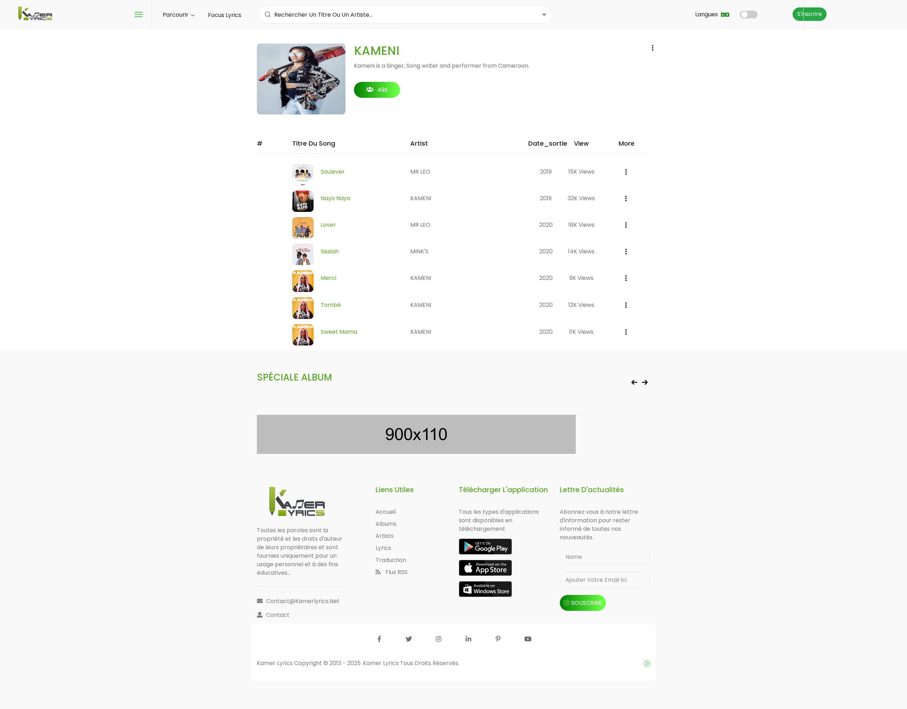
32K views (581, 198)
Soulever (333, 172)
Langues (707, 14)
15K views (581, 172)
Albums (386, 524)
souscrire (586, 603)
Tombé (331, 305)
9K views (581, 278)
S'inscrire (809, 14)
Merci (328, 278)
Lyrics (383, 548)
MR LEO (420, 172)
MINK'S (419, 251)
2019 (546, 172)
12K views (581, 305)
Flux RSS (395, 572)
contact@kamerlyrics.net (302, 601)
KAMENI (420, 198)
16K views (581, 225)
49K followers (377, 92)
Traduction (391, 560)
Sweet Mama (339, 332)
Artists (385, 536)
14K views (581, 251)
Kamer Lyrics (381, 663)
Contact (277, 615)
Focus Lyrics (224, 15)
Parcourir (176, 15)
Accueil (386, 512)
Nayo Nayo (335, 198)
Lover (328, 225)
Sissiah (330, 251)
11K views (581, 332)
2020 (546, 225)
